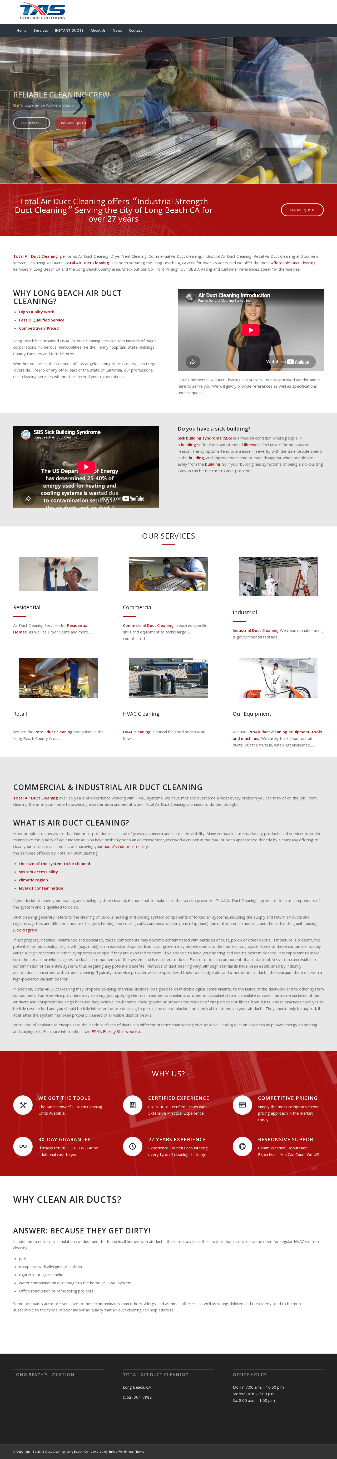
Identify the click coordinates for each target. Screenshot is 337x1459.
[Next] (332, 105)
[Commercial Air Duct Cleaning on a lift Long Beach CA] (168, 574)
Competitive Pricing (288, 1098)
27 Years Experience (177, 1139)
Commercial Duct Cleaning (148, 625)
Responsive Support (287, 1139)
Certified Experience (178, 1098)
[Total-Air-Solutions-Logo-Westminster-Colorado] (41, 12)
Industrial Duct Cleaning (256, 630)
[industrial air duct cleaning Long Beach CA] (278, 576)
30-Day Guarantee (64, 1139)
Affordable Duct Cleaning (293, 262)
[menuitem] (21, 30)
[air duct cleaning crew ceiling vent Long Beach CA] (58, 574)
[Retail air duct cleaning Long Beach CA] (58, 678)
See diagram (25, 930)
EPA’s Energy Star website (116, 1031)
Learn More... (31, 127)
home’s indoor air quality (125, 846)
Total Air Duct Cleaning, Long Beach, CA (60, 1451)
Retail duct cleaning (53, 731)
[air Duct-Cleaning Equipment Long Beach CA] (278, 678)
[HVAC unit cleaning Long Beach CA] (168, 678)
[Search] (320, 30)
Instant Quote (74, 127)
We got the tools (64, 1098)
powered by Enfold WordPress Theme (118, 1451)
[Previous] (4, 105)
